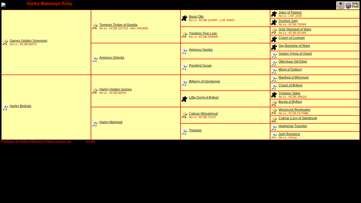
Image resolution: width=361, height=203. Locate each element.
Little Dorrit (204, 97)
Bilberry (204, 81)
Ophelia (111, 57)
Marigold (110, 122)
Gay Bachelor (294, 46)
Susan (200, 65)
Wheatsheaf (203, 114)
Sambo (201, 50)
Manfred (294, 77)
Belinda (20, 106)
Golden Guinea (115, 89)
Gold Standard (295, 29)
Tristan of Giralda (118, 25)
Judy (288, 21)
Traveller (293, 126)
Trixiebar (195, 130)
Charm (292, 38)
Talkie (289, 93)
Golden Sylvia (295, 54)
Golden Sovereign (28, 41)
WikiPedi (78, 142)
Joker (290, 12)
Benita (290, 102)
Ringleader (295, 110)
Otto (196, 17)
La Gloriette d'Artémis (111, 142)
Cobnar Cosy (298, 118)
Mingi (290, 69)
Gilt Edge (293, 61)
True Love (203, 33)
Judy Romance (289, 134)
